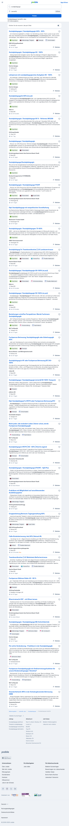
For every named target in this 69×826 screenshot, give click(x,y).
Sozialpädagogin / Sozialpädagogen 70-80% (25, 228)
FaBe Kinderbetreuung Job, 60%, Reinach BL (25, 536)
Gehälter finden (49, 772)
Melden (57, 47)
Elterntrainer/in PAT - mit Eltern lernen (23, 599)
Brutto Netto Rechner (51, 774)
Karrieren (4, 777)
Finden (34, 16)
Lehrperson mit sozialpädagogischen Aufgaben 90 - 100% (30, 75)
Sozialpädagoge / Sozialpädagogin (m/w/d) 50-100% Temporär (32, 380)
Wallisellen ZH (30, 738)
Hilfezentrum (6, 780)
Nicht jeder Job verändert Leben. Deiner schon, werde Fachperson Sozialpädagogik (29, 425)
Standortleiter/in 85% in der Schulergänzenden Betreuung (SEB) (30, 693)
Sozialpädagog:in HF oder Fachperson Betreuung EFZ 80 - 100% (30, 362)
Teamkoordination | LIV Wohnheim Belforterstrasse (28, 557)
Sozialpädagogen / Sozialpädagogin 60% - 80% (27, 31)
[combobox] (5, 804)
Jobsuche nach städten (49, 724)
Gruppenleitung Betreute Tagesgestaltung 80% (27, 514)
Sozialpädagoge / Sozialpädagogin (22, 141)
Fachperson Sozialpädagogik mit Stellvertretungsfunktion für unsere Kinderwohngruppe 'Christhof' (32, 670)
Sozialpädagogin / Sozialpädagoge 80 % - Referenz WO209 (31, 118)
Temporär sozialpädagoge (15, 724)
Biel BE (28, 726)
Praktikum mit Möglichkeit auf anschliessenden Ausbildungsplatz (27, 492)
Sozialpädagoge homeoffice (16, 726)
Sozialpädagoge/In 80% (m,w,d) (20, 96)
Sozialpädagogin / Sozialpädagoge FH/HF (24, 185)
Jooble (12, 822)
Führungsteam (6, 772)
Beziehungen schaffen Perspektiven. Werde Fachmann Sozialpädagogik (29, 315)
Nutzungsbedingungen (7, 808)
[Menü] (2, 2)
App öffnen (64, 2)
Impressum (4, 817)
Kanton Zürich (30, 740)
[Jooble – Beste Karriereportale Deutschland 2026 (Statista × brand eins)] (26, 795)
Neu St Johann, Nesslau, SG (33, 722)
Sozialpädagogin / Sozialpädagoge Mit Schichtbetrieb (29, 622)
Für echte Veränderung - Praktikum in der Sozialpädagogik (31, 646)
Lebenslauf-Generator (51, 777)
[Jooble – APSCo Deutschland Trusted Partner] (14, 795)
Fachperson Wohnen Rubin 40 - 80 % (22, 578)
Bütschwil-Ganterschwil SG (33, 743)
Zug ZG (28, 729)
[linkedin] (15, 788)
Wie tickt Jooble (7, 769)
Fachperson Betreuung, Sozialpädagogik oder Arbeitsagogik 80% (31, 338)
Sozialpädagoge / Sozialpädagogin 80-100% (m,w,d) (28, 270)
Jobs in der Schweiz (8, 783)
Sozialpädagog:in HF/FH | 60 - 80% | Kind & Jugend (28, 447)
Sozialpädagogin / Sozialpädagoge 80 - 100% (26, 52)
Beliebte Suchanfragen (15, 716)
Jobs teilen (27, 766)
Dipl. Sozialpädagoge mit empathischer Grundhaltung (29, 207)
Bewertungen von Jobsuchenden (55, 769)
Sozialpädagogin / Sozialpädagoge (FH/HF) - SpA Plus (29, 468)
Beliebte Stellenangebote (50, 722)
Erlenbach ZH (29, 733)
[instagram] (7, 788)
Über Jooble (5, 766)
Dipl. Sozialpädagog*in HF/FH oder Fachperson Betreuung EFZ (32, 401)
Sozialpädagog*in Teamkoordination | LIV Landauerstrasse (31, 249)
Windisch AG (29, 731)
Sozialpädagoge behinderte (16, 729)
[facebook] (3, 788)
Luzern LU (28, 724)
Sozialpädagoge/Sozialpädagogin (21, 162)
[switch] (58, 25)
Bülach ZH (29, 736)
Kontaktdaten (6, 774)
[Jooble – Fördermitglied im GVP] (37, 795)
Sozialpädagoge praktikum (16, 722)
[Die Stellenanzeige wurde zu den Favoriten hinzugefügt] (59, 31)
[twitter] (11, 788)
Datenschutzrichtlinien (7, 812)
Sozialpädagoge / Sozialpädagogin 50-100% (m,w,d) (28, 293)
